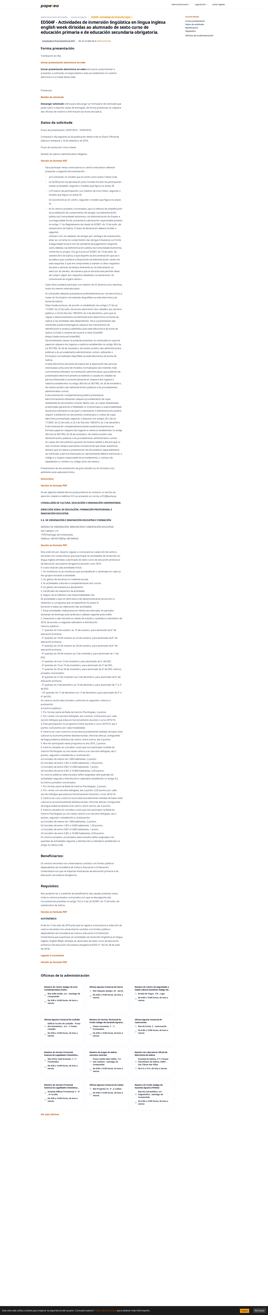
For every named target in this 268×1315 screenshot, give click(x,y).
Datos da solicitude (194, 24)
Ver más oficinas (50, 1114)
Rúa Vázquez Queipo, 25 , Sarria (108, 990)
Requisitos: (190, 31)
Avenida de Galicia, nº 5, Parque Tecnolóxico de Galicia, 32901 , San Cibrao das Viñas (153, 1062)
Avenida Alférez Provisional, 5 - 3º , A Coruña (64, 1093)
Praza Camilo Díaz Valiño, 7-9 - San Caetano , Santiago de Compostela (107, 1062)
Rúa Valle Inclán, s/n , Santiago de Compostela (64, 995)
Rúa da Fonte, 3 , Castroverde (152, 1026)
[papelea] (51, 4)
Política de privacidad (105, 1310)
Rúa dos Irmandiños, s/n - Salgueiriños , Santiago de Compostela (150, 1094)
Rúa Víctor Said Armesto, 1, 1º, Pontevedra (62, 1060)
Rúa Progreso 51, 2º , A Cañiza (107, 1088)
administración (104, 41)
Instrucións (47, 478)
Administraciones (180, 4)
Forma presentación (195, 21)
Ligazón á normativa (52, 955)
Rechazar (260, 1310)
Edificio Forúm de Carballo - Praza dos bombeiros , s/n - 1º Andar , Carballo (64, 1026)
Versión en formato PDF (54, 160)
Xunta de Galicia (79, 17)
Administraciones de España (54, 17)
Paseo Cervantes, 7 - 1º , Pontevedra (104, 1027)
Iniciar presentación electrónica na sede (63, 62)
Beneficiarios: (191, 27)
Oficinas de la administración (199, 35)
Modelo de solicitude (52, 97)
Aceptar (244, 1310)
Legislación (200, 4)
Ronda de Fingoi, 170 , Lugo (151, 993)
